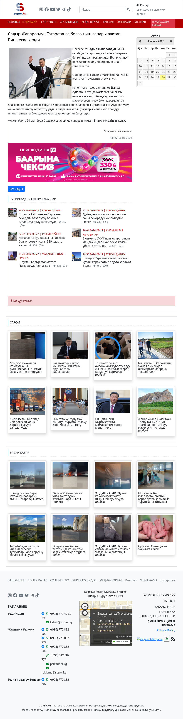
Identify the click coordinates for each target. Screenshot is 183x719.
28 (163, 77)
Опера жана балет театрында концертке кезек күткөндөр (69, 550)
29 (168, 77)
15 (168, 66)
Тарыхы (169, 601)
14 (163, 66)
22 (168, 71)
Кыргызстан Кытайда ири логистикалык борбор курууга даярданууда (24, 423)
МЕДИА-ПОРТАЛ (90, 21)
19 (152, 71)
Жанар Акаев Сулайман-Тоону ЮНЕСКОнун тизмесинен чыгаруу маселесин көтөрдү (155, 424)
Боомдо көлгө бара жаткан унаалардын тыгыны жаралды (27, 496)
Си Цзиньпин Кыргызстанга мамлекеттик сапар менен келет (108, 423)
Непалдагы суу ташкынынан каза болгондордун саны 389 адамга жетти (42, 241)
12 (152, 66)
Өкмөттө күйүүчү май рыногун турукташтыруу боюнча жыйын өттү (69, 422)
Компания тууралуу (159, 595)
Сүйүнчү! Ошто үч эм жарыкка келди (152, 547)
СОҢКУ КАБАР (29, 21)
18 (146, 71)
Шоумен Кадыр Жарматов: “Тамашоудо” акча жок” (43, 264)
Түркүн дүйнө (51, 210)
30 (174, 77)
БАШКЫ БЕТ (14, 21)
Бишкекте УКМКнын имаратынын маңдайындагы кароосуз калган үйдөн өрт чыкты (106, 242)
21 (163, 71)
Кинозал (108, 21)
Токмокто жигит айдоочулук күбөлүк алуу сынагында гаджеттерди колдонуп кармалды (112, 369)
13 (157, 66)
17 (140, 71)
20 (157, 71)
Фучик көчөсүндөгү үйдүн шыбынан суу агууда (110, 497)
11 (146, 66)
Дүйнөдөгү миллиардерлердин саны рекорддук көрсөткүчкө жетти (104, 218)
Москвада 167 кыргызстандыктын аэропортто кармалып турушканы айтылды (154, 497)
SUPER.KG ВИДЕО (69, 21)
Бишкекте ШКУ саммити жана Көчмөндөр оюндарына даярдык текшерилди (155, 367)
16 (174, 66)
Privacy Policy (166, 630)
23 (174, 71)
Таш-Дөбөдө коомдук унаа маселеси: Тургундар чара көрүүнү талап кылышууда (26, 550)
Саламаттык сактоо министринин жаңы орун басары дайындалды (66, 367)
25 (146, 77)
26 (152, 77)
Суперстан (139, 21)
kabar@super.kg (61, 622)
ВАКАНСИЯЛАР (165, 607)
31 (140, 83)
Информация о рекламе (160, 23)
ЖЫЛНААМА (124, 21)
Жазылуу (15, 189)
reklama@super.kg (53, 672)
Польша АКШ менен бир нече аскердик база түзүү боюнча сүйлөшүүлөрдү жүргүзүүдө (43, 219)
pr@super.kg (58, 664)
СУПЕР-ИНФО (48, 21)
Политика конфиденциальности (157, 614)
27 (157, 77)
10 (140, 66)
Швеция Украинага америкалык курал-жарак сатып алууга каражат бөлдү (107, 262)
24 (140, 77)
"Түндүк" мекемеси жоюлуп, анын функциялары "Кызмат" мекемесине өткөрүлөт (26, 367)
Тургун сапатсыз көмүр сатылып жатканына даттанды (112, 550)
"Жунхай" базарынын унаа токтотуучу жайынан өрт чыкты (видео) (67, 497)
